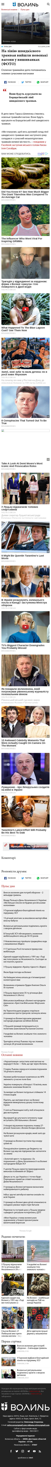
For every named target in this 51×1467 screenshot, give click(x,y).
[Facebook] (11, 1451)
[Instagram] (23, 1451)
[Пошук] (48, 4)
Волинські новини (9, 10)
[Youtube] (34, 1451)
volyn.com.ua (34, 1391)
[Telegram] (28, 1451)
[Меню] (3, 4)
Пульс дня (25, 10)
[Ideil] (25, 1458)
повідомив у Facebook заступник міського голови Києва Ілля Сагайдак (23, 145)
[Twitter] (17, 1451)
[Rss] (40, 1452)
